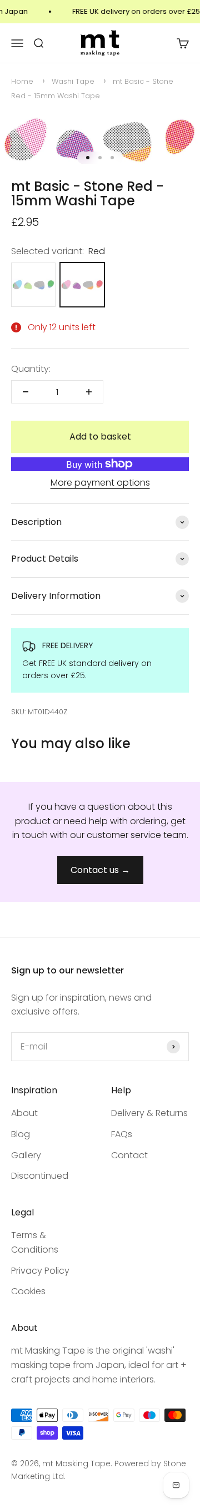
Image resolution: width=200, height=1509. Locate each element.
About (24, 1113)
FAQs (121, 1134)
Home (22, 81)
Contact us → (100, 870)
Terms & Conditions (34, 1242)
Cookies (28, 1291)
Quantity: (31, 368)
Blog (20, 1134)
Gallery (26, 1155)
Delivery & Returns (149, 1113)
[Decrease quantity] (25, 392)
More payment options (100, 482)
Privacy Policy (40, 1270)
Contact (129, 1155)
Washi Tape (73, 81)
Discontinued (39, 1175)
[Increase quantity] (89, 392)
